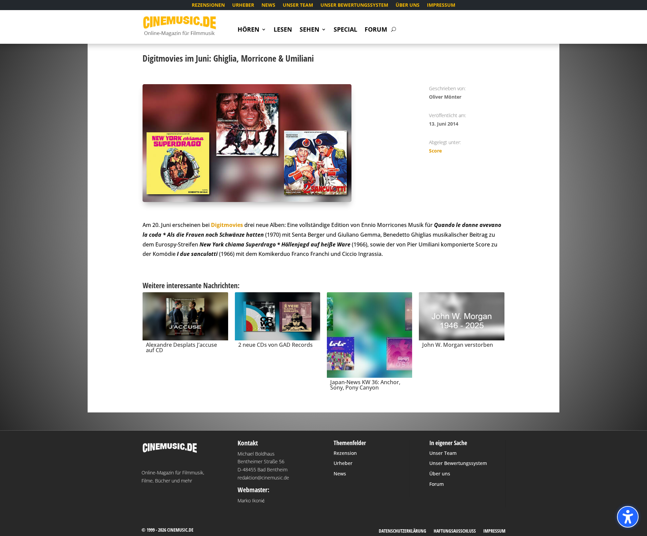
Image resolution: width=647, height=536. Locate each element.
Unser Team (298, 5)
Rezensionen (208, 5)
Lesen (283, 30)
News (268, 5)
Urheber (243, 5)
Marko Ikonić (251, 500)
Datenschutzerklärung (402, 531)
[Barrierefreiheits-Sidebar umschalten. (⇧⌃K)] (628, 517)
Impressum (441, 5)
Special (345, 30)
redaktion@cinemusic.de (263, 477)
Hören (248, 30)
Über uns (408, 5)
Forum (376, 30)
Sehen (309, 30)
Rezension (345, 453)
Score (435, 150)
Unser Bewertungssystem (354, 5)
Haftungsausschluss (455, 531)
